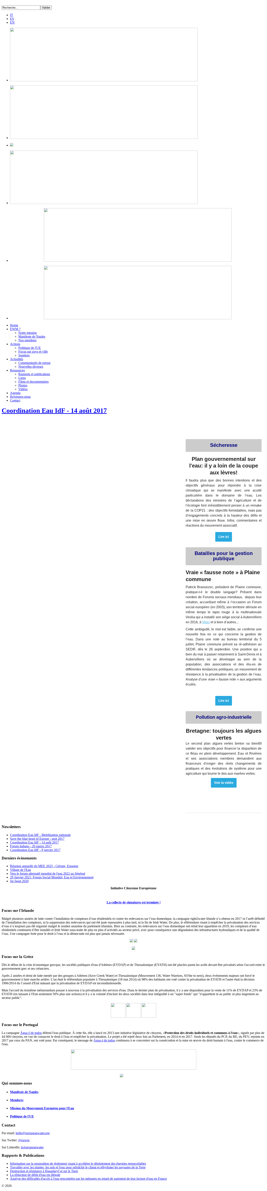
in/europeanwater (32, 1147)
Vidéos (23, 389)
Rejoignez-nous (20, 396)
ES (12, 18)
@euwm (23, 1140)
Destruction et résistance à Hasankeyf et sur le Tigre (44, 1171)
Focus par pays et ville (33, 351)
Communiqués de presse (34, 363)
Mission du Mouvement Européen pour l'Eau (42, 1108)
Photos (22, 385)
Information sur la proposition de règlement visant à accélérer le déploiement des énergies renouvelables (78, 1163)
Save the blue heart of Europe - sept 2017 (37, 838)
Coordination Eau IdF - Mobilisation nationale (40, 835)
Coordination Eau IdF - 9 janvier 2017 (35, 850)
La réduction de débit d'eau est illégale (35, 1175)
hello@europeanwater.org (33, 1133)
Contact (15, 400)
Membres (16, 1100)
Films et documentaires (33, 381)
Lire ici (223, 536)
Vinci (206, 622)
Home (14, 325)
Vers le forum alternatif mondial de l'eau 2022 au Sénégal (47, 873)
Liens (22, 378)
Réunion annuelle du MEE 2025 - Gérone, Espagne (44, 866)
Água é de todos (31, 1033)
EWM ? (15, 329)
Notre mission (27, 332)
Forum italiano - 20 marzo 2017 (31, 846)
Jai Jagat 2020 (19, 881)
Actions (15, 344)
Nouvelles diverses (30, 366)
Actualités (16, 359)
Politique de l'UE (29, 348)
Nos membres (27, 340)
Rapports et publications (34, 374)
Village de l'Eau (20, 870)
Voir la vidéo (223, 782)
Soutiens (24, 355)
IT (11, 15)
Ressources (17, 370)
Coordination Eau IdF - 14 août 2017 (54, 410)
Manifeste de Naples (31, 336)
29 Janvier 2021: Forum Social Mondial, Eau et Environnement (51, 877)
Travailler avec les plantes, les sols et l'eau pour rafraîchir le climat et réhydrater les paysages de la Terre (78, 1167)
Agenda (15, 393)
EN (12, 22)
